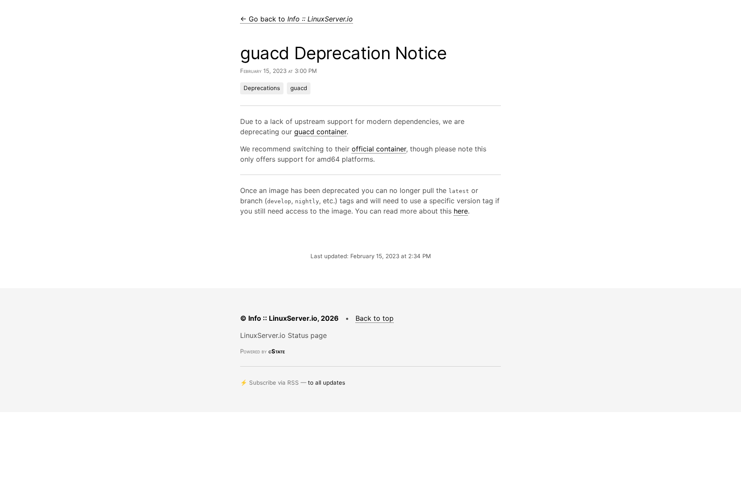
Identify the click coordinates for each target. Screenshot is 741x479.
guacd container (320, 131)
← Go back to (296, 19)
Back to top (374, 318)
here (461, 211)
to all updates (326, 382)
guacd (298, 87)
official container (379, 149)
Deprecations (262, 87)
